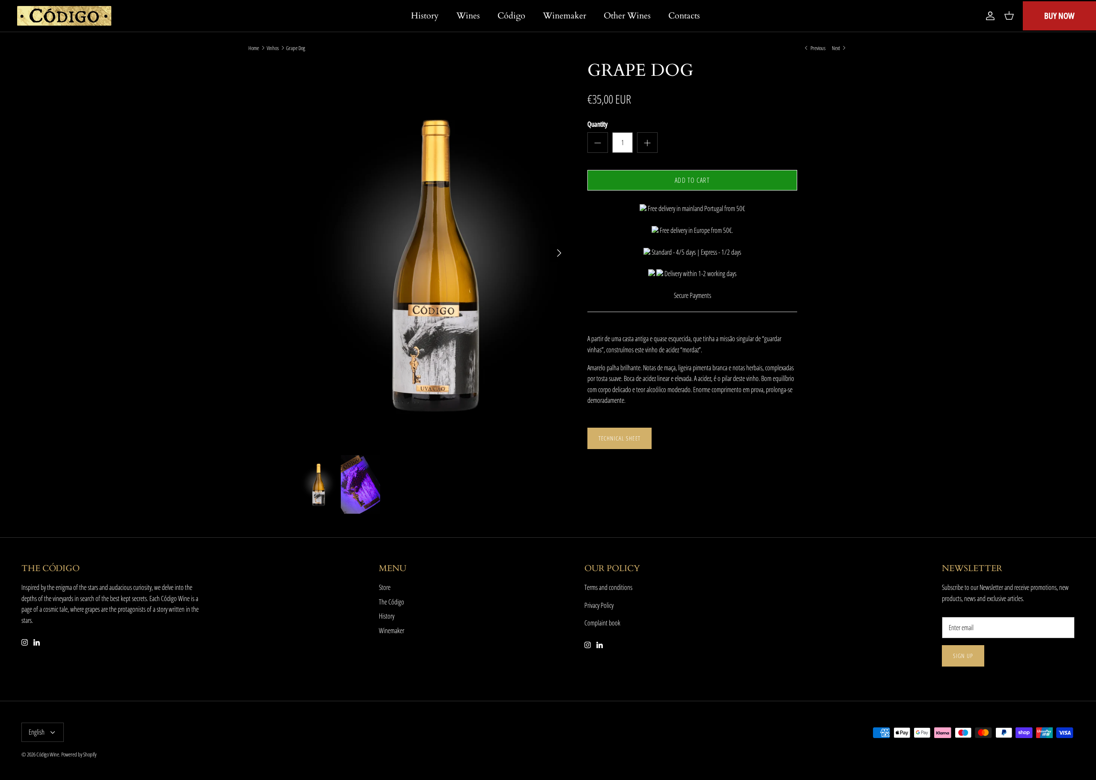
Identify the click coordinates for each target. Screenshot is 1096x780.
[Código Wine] (64, 16)
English (37, 732)
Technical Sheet (619, 438)
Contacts (684, 15)
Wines (468, 15)
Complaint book (602, 623)
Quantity (597, 124)
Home (253, 48)
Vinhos (273, 48)
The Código (391, 602)
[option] (434, 253)
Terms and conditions (608, 587)
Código (511, 15)
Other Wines (627, 15)
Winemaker (564, 15)
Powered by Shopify (78, 754)
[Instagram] (24, 642)
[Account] (988, 16)
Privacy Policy (599, 605)
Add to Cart (692, 180)
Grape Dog (295, 48)
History (425, 15)
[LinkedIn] (36, 642)
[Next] (559, 253)
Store (384, 587)
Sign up (963, 656)
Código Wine (47, 754)
